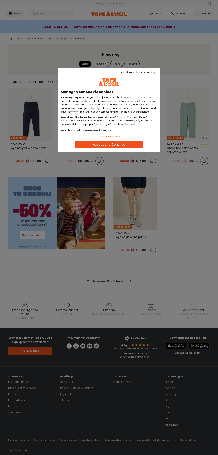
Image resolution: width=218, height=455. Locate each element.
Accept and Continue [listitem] (109, 144)
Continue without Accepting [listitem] (138, 72)
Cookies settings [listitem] (110, 136)
